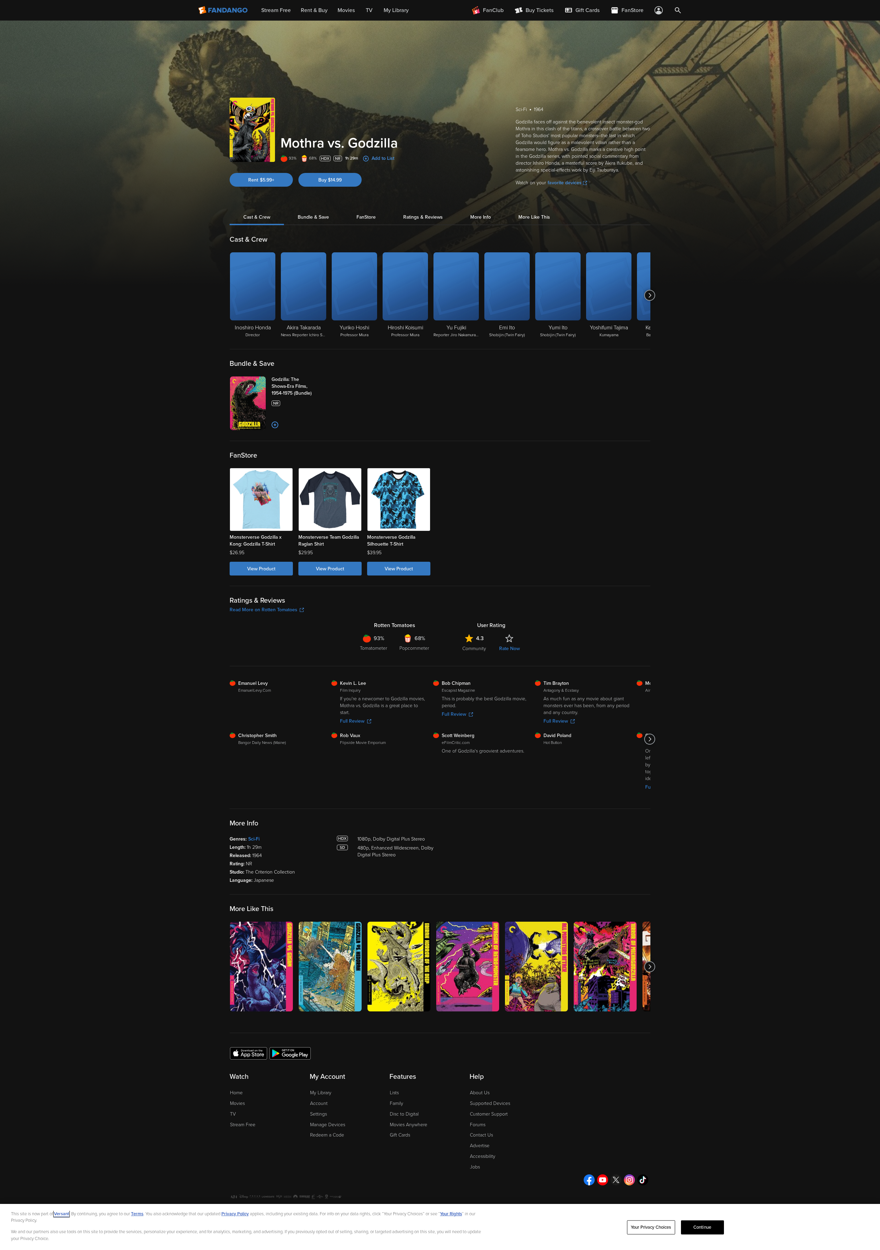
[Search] (677, 10)
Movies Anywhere (408, 1125)
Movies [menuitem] (346, 10)
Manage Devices (327, 1125)
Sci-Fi (254, 839)
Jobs (475, 1167)
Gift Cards (400, 1135)
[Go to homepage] (223, 10)
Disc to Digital (404, 1114)
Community (474, 648)
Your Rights (451, 1214)
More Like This (534, 217)
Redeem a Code (327, 1135)
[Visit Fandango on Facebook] (589, 1180)
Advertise (480, 1146)
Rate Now (509, 648)
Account (319, 1103)
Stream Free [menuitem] (276, 10)
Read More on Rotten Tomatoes (263, 610)
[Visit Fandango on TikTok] (643, 1180)
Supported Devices (490, 1103)
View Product (261, 569)
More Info (480, 217)
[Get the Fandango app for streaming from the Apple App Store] (248, 1053)
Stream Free (242, 1125)
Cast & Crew (256, 217)
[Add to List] (275, 424)
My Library (320, 1093)
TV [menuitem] (369, 10)
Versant (61, 1214)
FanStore (366, 217)
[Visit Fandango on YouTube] (602, 1180)
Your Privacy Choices (651, 1227)
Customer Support (489, 1114)
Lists (394, 1093)
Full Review (352, 721)
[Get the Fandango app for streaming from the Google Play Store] (290, 1053)
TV (233, 1114)
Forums (477, 1125)
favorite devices (565, 183)
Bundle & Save (313, 217)
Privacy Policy (235, 1214)
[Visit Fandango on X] (616, 1180)
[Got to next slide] (649, 295)
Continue (702, 1227)
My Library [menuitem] (396, 10)
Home (236, 1093)
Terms (137, 1214)
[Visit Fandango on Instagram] (629, 1180)
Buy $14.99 (330, 180)
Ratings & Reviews (423, 217)
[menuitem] (582, 10)
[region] (440, 1227)
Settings (318, 1114)
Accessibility (482, 1156)
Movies (237, 1103)
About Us (480, 1093)
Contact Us (481, 1135)
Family (396, 1103)
